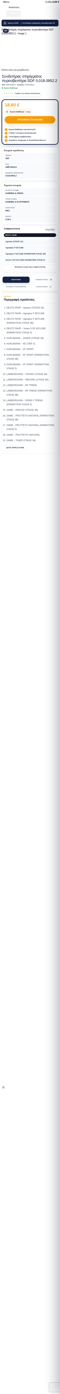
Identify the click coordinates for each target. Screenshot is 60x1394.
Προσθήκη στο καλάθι (30, 120)
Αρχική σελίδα (13, 23)
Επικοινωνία (12, 1162)
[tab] (16, 280)
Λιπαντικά (10, 1137)
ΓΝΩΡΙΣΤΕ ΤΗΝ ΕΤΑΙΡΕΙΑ (18, 1105)
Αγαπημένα (11, 1179)
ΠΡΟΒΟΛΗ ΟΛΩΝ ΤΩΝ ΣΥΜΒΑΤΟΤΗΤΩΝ (30, 267)
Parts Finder (11, 1120)
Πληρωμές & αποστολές (18, 1157)
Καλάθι (9, 1173)
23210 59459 (12, 1255)
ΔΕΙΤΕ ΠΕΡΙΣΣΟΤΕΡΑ (15, 448)
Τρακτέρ (9, 1131)
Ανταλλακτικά (12, 1126)
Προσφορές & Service (17, 1142)
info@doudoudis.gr (15, 1314)
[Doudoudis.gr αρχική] (11, 1087)
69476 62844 (26, 1255)
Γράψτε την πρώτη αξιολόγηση (27, 93)
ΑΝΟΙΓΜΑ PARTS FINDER (17, 1083)
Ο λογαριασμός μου (15, 1168)
